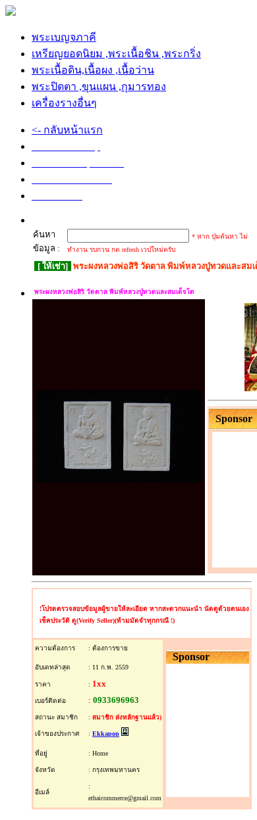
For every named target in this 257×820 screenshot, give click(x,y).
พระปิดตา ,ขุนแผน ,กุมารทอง (99, 86)
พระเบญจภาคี (64, 37)
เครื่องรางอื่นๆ (64, 103)
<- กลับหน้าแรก (67, 129)
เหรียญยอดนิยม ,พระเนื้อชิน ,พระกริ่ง (116, 53)
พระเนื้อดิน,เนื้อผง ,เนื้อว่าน (93, 70)
